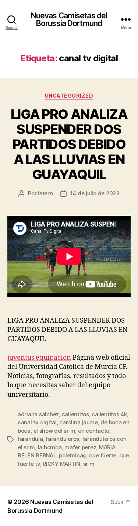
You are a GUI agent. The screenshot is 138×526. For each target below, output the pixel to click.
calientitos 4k (109, 414)
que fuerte (102, 455)
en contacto (93, 430)
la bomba (50, 447)
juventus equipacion (39, 357)
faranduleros (62, 438)
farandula (30, 438)
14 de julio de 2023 (95, 193)
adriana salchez (38, 414)
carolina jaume (78, 422)
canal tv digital (37, 422)
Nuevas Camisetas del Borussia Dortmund (69, 19)
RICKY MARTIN (61, 463)
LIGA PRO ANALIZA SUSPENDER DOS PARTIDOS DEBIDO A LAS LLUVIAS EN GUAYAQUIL (69, 144)
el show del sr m (54, 430)
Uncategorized (69, 95)
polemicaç (72, 455)
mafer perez (80, 447)
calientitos (75, 414)
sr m (89, 463)
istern (45, 193)
